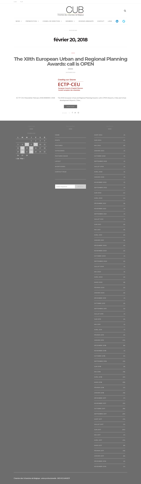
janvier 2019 (99, 340)
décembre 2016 (100, 461)
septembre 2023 (100, 161)
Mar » (22, 158)
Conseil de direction (51, 21)
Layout (58, 161)
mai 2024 (97, 145)
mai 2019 (97, 324)
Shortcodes (60, 166)
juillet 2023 (99, 166)
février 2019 (99, 335)
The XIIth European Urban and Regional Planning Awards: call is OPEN (70, 61)
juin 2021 (97, 224)
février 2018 (99, 387)
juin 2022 (97, 193)
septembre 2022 (100, 187)
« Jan (17, 158)
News (18, 21)
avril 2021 (98, 235)
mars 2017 (98, 445)
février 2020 (99, 287)
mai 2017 (97, 435)
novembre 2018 (100, 350)
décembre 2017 (100, 398)
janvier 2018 (99, 393)
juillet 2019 (98, 314)
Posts (57, 140)
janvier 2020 (99, 293)
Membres (69, 21)
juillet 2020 (99, 266)
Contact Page (60, 172)
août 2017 (98, 419)
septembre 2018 (100, 361)
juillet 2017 (98, 424)
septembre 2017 (100, 414)
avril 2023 (98, 172)
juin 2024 (97, 140)
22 (31, 152)
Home (57, 135)
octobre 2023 (99, 156)
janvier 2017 (99, 456)
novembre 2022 (100, 182)
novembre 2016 (100, 466)
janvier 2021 (99, 240)
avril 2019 (98, 329)
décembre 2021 (100, 203)
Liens (110, 21)
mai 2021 (97, 229)
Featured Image (61, 156)
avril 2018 (98, 377)
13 (22, 148)
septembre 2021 (100, 214)
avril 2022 (98, 198)
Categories (59, 150)
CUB (15, 1)
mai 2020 (97, 271)
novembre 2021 (100, 208)
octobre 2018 (99, 356)
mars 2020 (98, 282)
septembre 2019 (100, 308)
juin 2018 (97, 366)
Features (58, 145)
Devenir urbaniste (86, 21)
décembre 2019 (100, 298)
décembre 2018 (100, 345)
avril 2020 (98, 277)
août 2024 (98, 135)
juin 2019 (97, 319)
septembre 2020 (100, 261)
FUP (21, 1)
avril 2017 (98, 440)
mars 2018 (98, 382)
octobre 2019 (99, 303)
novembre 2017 (100, 403)
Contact (100, 21)
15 (31, 148)
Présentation (31, 21)
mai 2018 (97, 371)
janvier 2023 (99, 177)
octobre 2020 (100, 256)
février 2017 (99, 450)
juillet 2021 (98, 219)
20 (22, 152)
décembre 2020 (100, 245)
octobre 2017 (99, 408)
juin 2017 (97, 429)
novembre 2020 (100, 250)
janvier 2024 (99, 150)
